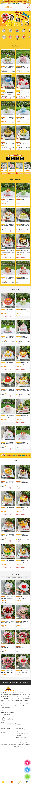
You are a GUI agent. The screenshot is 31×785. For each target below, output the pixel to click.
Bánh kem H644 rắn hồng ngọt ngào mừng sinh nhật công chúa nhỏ (8, 443)
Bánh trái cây (15, 179)
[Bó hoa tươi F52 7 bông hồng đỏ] (8, 636)
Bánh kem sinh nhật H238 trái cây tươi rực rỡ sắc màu (23, 142)
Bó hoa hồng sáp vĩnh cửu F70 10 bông (23, 597)
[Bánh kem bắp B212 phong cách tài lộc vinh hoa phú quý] (23, 380)
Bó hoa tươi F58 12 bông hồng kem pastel (22, 622)
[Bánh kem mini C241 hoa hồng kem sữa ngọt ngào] (8, 406)
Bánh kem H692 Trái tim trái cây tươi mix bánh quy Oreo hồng (7, 251)
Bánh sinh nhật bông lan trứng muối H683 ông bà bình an (23, 508)
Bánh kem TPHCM (9, 702)
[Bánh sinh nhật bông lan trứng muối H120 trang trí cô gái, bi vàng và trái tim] (23, 525)
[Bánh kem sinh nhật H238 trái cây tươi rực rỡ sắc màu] (23, 133)
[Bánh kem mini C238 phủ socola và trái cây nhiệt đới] (8, 268)
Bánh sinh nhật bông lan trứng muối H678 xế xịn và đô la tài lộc (8, 508)
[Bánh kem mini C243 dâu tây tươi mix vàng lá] (8, 190)
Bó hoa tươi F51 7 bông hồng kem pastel (8, 597)
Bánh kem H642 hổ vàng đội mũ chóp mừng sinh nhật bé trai (7, 363)
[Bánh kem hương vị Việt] (15, 2)
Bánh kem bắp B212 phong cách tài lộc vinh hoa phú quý (22, 390)
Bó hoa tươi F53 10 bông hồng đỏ (23, 646)
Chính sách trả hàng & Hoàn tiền (23, 730)
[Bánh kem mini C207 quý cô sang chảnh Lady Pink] (23, 57)
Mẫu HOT (15, 289)
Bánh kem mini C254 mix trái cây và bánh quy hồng (23, 278)
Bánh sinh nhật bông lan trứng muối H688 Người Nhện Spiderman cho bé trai (23, 481)
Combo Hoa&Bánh (11, 577)
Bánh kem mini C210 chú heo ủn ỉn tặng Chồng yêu (22, 118)
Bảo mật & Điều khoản (21, 737)
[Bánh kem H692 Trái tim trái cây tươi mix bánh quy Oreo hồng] (8, 241)
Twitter (13, 682)
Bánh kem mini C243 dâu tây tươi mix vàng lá (7, 200)
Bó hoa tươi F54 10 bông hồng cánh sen (7, 671)
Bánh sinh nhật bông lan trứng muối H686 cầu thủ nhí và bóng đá (23, 561)
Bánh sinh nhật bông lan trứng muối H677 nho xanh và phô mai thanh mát (8, 481)
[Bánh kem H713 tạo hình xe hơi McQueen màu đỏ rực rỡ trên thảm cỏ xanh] (8, 380)
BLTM (15, 461)
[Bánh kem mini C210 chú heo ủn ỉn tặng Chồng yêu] (23, 108)
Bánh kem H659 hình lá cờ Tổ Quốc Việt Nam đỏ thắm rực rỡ (7, 310)
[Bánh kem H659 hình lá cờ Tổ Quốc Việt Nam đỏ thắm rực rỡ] (8, 300)
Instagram (25, 682)
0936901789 (10, 712)
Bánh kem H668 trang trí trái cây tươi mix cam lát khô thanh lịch (7, 225)
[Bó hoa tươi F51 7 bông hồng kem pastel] (8, 587)
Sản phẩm (3, 732)
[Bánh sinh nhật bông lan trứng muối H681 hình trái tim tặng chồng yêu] (23, 353)
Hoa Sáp (20, 577)
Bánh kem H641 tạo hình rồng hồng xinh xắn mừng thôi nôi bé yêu (22, 337)
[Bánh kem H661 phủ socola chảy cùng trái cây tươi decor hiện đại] (23, 241)
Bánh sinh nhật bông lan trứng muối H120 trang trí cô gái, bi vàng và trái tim (23, 535)
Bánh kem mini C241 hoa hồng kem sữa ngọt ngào (7, 416)
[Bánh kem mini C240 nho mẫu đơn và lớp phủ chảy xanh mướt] (23, 190)
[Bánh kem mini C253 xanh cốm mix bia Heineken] (8, 57)
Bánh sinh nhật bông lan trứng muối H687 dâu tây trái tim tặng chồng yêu (8, 535)
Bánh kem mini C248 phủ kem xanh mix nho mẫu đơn (7, 337)
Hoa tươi (15, 574)
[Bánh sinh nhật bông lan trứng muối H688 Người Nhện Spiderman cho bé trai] (23, 472)
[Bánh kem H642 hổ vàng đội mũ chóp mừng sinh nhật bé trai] (8, 353)
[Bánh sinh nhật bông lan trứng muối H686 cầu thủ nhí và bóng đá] (23, 551)
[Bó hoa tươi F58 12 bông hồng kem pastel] (23, 612)
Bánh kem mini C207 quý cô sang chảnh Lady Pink (22, 67)
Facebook (6, 682)
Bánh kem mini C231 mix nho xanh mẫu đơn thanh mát (7, 118)
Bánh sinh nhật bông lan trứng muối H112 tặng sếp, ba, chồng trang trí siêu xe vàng (7, 142)
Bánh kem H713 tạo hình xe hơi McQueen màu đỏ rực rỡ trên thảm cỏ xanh (7, 390)
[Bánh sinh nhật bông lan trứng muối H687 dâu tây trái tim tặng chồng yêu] (8, 525)
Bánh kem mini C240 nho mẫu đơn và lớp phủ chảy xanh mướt (23, 200)
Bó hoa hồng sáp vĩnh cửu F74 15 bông (23, 671)
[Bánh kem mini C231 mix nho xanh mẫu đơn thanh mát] (8, 108)
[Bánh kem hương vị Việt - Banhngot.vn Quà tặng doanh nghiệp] (8, 6)
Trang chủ (3, 730)
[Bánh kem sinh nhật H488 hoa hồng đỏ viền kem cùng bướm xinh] (23, 81)
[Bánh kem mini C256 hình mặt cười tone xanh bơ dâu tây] (23, 300)
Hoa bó (3, 577)
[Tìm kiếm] (28, 10)
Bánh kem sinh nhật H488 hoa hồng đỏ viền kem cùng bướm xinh (23, 91)
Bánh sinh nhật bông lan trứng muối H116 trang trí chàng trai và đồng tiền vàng (7, 561)
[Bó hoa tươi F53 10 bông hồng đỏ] (23, 636)
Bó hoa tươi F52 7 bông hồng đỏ (8, 646)
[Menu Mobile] (2, 6)
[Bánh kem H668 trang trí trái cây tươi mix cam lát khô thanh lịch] (8, 215)
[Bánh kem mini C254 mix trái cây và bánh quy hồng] (23, 268)
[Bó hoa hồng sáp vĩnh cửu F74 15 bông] (23, 661)
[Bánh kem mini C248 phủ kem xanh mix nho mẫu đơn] (8, 327)
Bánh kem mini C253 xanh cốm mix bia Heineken (7, 67)
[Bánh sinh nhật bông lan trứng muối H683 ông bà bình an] (23, 498)
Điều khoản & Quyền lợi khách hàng (22, 734)
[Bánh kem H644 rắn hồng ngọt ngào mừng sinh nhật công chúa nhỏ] (8, 433)
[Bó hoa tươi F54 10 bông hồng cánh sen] (8, 661)
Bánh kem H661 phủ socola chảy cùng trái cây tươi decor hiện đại (23, 251)
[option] (15, 18)
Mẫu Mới (15, 46)
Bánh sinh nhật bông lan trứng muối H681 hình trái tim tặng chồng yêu (23, 363)
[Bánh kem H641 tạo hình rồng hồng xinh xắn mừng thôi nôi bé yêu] (23, 327)
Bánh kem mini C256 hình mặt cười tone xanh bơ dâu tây (22, 310)
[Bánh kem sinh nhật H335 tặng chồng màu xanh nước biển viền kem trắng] (8, 81)
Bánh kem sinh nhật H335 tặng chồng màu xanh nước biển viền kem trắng (7, 91)
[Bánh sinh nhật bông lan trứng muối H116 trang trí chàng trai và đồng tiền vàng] (8, 551)
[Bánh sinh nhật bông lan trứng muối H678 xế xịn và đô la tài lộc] (8, 498)
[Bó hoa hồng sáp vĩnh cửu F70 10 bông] (23, 587)
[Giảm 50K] (15, 18)
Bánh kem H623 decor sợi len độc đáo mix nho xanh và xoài (23, 225)
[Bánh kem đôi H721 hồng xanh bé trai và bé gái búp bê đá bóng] (23, 406)
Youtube (19, 682)
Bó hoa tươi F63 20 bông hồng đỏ (7, 622)
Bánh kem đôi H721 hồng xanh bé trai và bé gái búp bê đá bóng (23, 416)
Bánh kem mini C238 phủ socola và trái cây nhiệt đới (7, 278)
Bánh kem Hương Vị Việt (14, 744)
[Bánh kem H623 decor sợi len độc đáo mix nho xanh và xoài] (23, 215)
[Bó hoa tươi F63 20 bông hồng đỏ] (8, 612)
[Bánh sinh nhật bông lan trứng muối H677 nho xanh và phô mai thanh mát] (8, 472)
